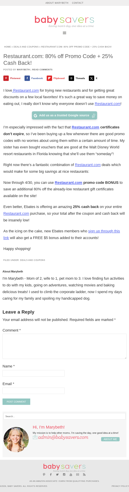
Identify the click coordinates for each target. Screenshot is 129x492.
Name (9, 366)
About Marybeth (57, 3)
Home (7, 47)
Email (8, 384)
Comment (12, 330)
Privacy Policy (120, 486)
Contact (77, 3)
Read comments (42, 69)
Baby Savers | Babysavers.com (64, 22)
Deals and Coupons (26, 47)
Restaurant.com (25, 90)
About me (110, 439)
